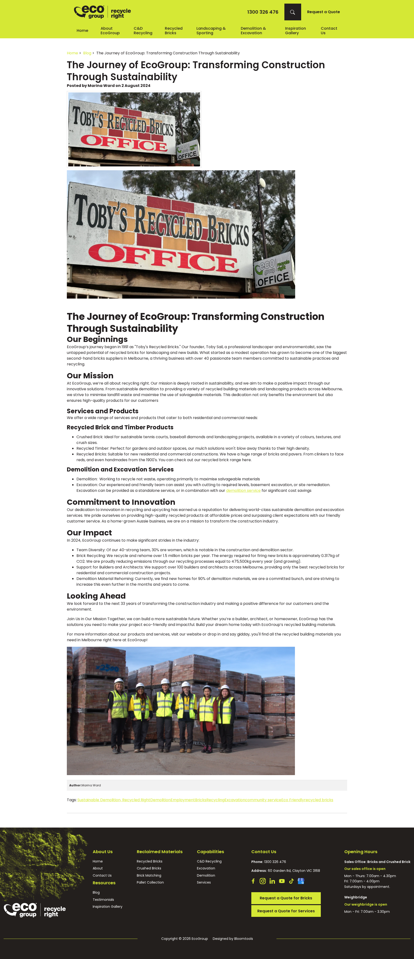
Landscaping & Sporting (211, 31)
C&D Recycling (143, 31)
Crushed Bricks (149, 868)
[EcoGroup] (102, 12)
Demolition (160, 800)
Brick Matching (149, 875)
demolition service (243, 490)
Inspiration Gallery (295, 31)
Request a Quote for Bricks (286, 898)
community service (263, 800)
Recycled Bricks (174, 31)
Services (204, 882)
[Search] (292, 12)
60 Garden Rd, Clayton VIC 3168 (285, 870)
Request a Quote (323, 12)
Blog (87, 53)
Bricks (200, 800)
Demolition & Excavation (253, 31)
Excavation (234, 800)
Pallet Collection (150, 882)
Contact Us (102, 875)
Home (82, 30)
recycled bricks (318, 800)
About (98, 868)
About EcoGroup (110, 31)
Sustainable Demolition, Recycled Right (113, 800)
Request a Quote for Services (286, 911)
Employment (183, 800)
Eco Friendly (292, 800)
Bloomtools (243, 938)
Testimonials (103, 899)
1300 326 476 (262, 12)
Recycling (215, 800)
